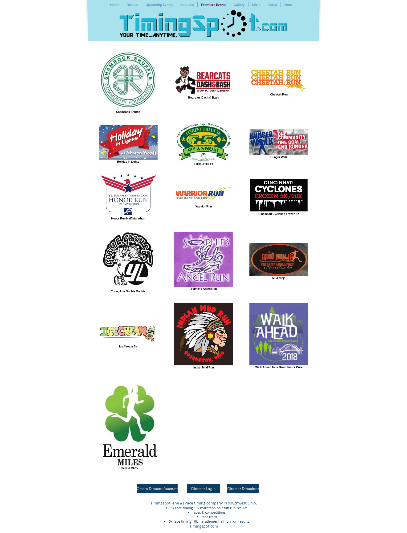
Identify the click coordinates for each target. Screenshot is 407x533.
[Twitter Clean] (293, 491)
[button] (132, 4)
